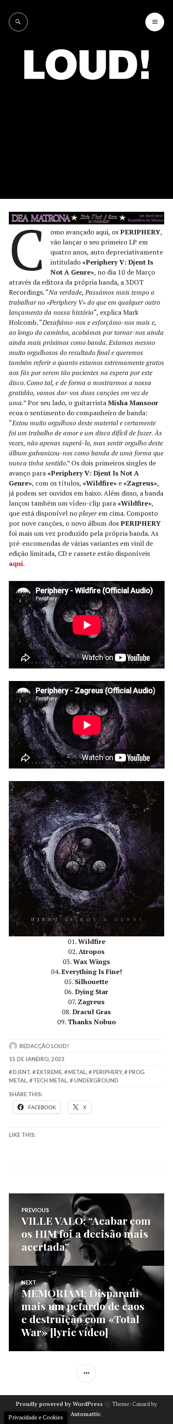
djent (21, 1072)
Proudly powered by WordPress (59, 1404)
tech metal (50, 1080)
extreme (49, 1072)
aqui (16, 563)
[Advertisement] (86, 133)
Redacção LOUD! (44, 1046)
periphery (107, 1072)
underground (96, 1080)
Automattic (86, 1414)
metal (77, 1072)
